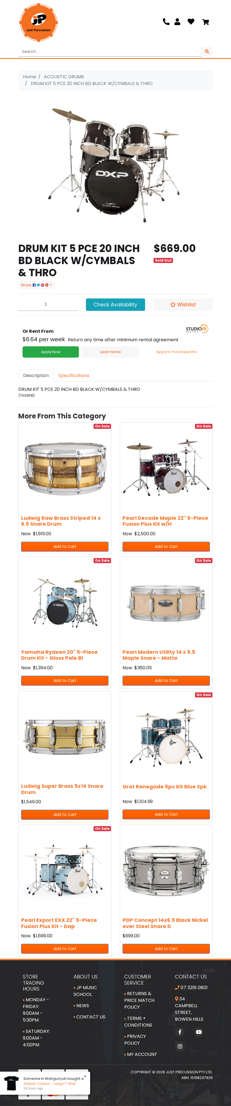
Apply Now (51, 351)
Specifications (73, 375)
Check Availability (115, 304)
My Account (141, 1054)
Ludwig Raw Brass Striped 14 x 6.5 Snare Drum (61, 521)
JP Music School (85, 991)
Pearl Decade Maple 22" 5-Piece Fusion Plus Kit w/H (165, 521)
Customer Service (137, 979)
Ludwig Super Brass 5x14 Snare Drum (62, 789)
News (82, 1005)
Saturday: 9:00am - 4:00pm (36, 1038)
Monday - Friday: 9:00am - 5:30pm (36, 1009)
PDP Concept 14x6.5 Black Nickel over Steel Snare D (165, 923)
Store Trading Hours (33, 982)
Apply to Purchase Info (176, 351)
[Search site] (207, 52)
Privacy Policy (135, 1039)
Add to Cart (65, 546)
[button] (183, 304)
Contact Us (90, 1017)
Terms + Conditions (138, 1021)
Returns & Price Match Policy (139, 1000)
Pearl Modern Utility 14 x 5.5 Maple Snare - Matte (159, 655)
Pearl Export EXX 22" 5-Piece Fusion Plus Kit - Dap (59, 923)
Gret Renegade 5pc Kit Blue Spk (165, 786)
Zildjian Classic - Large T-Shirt (45, 1083)
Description (36, 375)
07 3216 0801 (193, 987)
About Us (86, 976)
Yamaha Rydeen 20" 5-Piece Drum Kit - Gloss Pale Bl (59, 655)
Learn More (110, 351)
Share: (27, 285)
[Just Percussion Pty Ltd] (38, 22)
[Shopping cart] (206, 22)
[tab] (36, 376)
